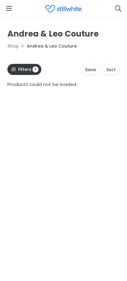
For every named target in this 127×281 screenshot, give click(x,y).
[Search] (118, 8)
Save (90, 70)
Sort (111, 70)
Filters (27, 69)
